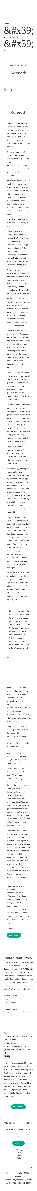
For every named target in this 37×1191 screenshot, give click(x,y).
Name (10, 995)
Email (10, 1002)
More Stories (14, 935)
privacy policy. (9, 1096)
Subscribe (18, 1143)
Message (12, 1009)
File (5, 1033)
